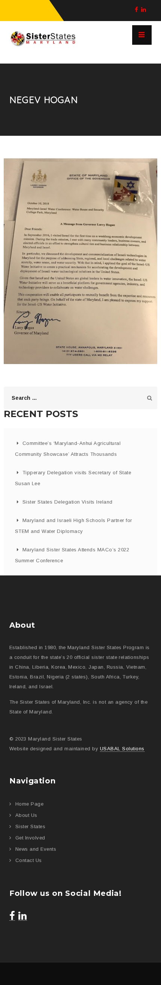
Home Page (29, 804)
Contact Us (28, 860)
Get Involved (30, 838)
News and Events (35, 849)
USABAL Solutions (122, 748)
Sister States (30, 826)
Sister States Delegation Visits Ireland (67, 502)
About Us (26, 815)
